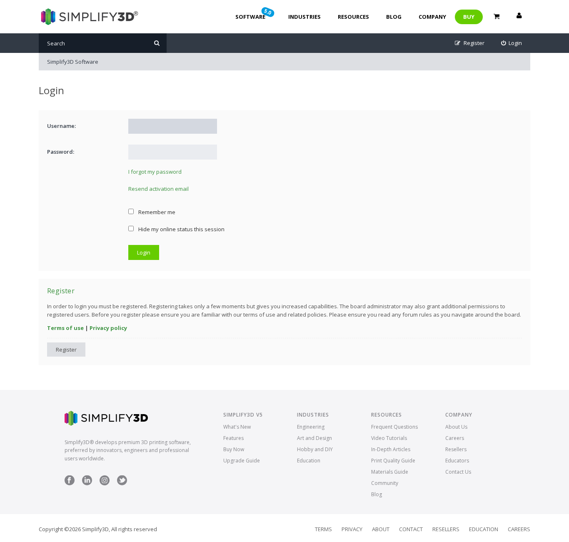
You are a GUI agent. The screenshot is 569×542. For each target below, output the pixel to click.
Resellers (456, 449)
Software (254, 13)
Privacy (352, 529)
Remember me (156, 212)
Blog (394, 16)
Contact (411, 529)
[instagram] (105, 483)
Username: (61, 126)
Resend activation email (158, 188)
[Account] (519, 16)
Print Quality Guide (393, 460)
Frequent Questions (394, 426)
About (380, 529)
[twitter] (122, 483)
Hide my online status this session (181, 229)
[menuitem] (512, 43)
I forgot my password (155, 171)
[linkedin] (87, 483)
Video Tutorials (389, 438)
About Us (456, 426)
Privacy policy (108, 328)
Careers (454, 438)
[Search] (157, 43)
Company (432, 16)
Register (66, 349)
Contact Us (458, 471)
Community (384, 483)
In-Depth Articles (390, 449)
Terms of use (65, 328)
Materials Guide (389, 471)
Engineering (310, 426)
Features (233, 438)
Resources (353, 16)
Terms (323, 529)
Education (308, 460)
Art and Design (314, 438)
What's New (237, 426)
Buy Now (233, 449)
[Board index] (88, 16)
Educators (457, 460)
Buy (468, 16)
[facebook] (70, 483)
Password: (60, 151)
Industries (304, 16)
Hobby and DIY (315, 449)
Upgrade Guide (241, 460)
